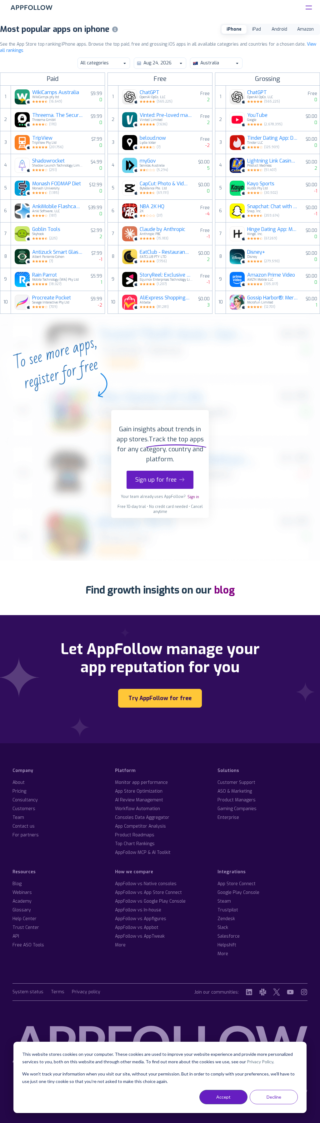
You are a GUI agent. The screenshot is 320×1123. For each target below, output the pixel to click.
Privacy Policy (260, 1061)
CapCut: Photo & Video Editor (165, 184)
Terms (57, 992)
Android (279, 29)
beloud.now (153, 138)
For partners (25, 835)
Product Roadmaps (134, 835)
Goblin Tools (46, 229)
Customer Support (236, 782)
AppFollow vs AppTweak (140, 936)
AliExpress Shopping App (165, 298)
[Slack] (262, 992)
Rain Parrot (44, 275)
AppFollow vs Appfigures (140, 919)
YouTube (257, 115)
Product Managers (237, 800)
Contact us (23, 826)
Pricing (19, 791)
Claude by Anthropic (162, 229)
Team (18, 817)
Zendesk (226, 919)
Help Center (24, 919)
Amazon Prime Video (271, 275)
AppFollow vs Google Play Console (150, 901)
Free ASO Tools (28, 945)
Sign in (193, 496)
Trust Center (25, 927)
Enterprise (228, 817)
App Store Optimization (138, 791)
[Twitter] (276, 992)
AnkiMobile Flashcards (56, 206)
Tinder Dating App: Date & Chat (272, 138)
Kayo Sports (260, 184)
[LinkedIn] (249, 992)
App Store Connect (237, 884)
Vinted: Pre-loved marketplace (166, 115)
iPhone (234, 29)
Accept (223, 1097)
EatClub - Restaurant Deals (165, 252)
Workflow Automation (137, 809)
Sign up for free (156, 480)
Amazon (305, 29)
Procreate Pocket (51, 298)
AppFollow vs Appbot (136, 927)
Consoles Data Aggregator (142, 817)
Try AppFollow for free (160, 698)
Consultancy (25, 800)
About (18, 782)
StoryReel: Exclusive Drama (166, 275)
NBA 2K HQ (152, 206)
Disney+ (256, 252)
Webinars (22, 892)
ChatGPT (149, 92)
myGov (148, 161)
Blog (17, 884)
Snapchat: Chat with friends (272, 206)
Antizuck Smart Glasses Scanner (57, 252)
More (120, 945)
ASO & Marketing (235, 791)
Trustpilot (228, 910)
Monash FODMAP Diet (56, 184)
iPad (256, 29)
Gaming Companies (237, 809)
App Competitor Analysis (140, 826)
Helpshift (227, 945)
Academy (22, 901)
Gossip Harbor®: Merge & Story (272, 298)
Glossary (21, 910)
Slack (223, 927)
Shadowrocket (48, 161)
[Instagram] (304, 992)
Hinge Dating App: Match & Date (272, 229)
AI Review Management (139, 800)
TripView (42, 138)
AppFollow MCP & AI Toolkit (143, 852)
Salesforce (229, 936)
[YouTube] (290, 992)
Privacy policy (86, 992)
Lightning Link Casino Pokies (272, 161)
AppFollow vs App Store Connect (148, 892)
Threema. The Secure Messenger (57, 115)
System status (27, 992)
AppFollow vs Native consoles (146, 884)
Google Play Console (238, 892)
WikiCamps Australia (55, 92)
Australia (209, 63)
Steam (224, 901)
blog (224, 590)
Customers (23, 809)
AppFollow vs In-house (138, 910)
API (15, 936)
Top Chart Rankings (135, 844)
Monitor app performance (141, 782)
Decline (274, 1097)
